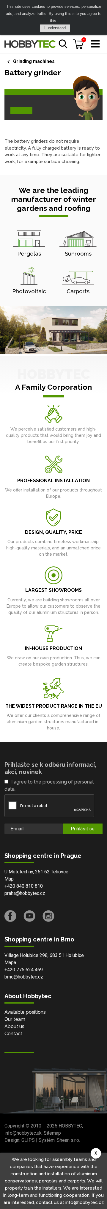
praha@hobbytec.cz (24, 893)
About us (14, 1026)
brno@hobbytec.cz (23, 977)
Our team (14, 1019)
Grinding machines (34, 61)
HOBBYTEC (70, 1126)
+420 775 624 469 (23, 970)
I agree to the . (49, 785)
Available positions (25, 1012)
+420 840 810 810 (23, 886)
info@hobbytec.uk (23, 1133)
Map (9, 879)
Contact (13, 1033)
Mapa (10, 962)
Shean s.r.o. (68, 1140)
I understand (55, 28)
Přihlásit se (83, 829)
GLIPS (28, 1140)
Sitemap (52, 1133)
